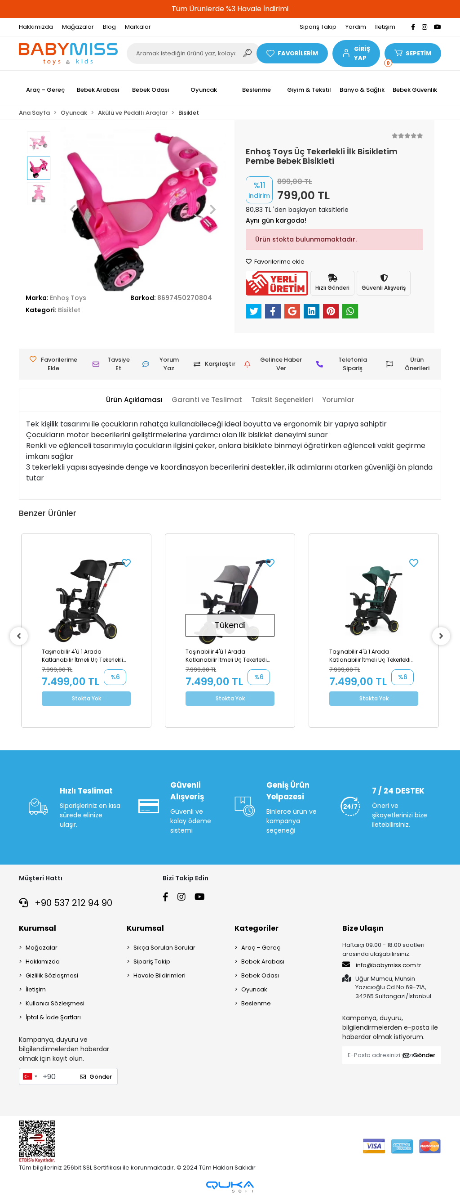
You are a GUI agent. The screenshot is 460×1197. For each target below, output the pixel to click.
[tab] (134, 400)
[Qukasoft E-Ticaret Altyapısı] (230, 1187)
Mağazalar (78, 26)
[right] (441, 636)
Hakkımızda (36, 26)
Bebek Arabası (262, 961)
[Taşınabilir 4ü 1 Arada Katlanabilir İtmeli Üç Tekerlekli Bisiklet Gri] (230, 601)
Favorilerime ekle (279, 261)
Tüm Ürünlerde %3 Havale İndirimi (230, 9)
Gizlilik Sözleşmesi (52, 975)
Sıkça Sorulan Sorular (164, 947)
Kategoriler (256, 928)
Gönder (100, 1076)
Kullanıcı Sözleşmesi (55, 1003)
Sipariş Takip (318, 26)
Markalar (138, 26)
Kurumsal (37, 928)
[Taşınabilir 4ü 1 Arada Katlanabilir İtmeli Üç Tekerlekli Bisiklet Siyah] (86, 601)
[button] (356, 54)
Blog (109, 26)
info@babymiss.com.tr (388, 965)
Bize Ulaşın (363, 928)
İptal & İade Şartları (53, 1017)
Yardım (355, 26)
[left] (19, 636)
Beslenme (256, 1003)
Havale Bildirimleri (159, 975)
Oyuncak (254, 989)
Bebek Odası (260, 975)
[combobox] (29, 1076)
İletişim (385, 26)
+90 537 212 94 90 (72, 903)
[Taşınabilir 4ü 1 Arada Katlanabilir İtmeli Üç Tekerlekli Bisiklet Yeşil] (373, 601)
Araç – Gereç (260, 947)
